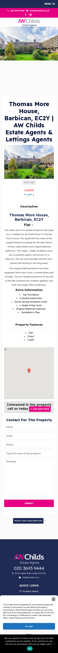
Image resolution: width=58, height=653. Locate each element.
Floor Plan (29, 182)
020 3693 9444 (17, 11)
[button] (53, 599)
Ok (29, 648)
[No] (54, 643)
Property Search (31, 591)
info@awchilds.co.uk (39, 11)
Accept (29, 626)
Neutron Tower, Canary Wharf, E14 (28, 521)
